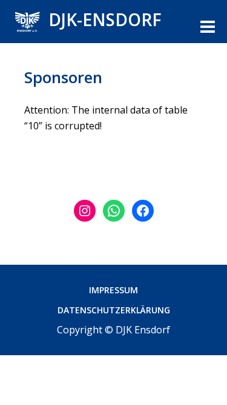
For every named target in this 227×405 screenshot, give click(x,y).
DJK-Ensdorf (105, 19)
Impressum (113, 290)
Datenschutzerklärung (114, 310)
